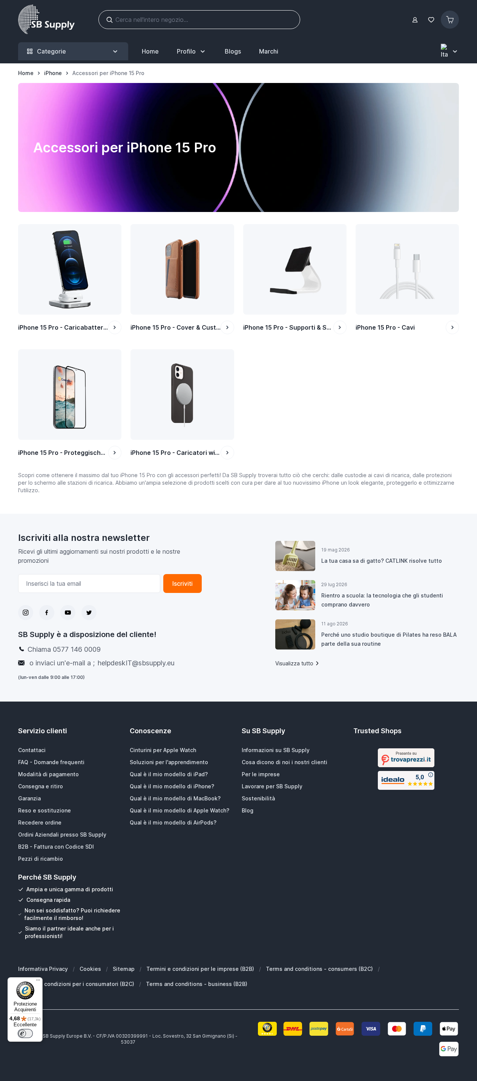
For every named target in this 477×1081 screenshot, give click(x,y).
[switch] (25, 1033)
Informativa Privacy (43, 969)
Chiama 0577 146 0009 (64, 649)
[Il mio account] (415, 20)
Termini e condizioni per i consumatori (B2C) (76, 984)
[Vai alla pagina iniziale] (46, 20)
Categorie (51, 51)
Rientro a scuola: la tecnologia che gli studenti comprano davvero (382, 600)
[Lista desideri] (431, 19)
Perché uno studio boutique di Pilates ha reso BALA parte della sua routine (389, 639)
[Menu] (38, 981)
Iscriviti (182, 583)
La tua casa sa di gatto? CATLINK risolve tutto (381, 560)
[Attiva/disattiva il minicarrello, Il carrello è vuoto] (450, 20)
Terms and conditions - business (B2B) (196, 984)
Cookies (90, 969)
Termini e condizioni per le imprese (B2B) (200, 969)
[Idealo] (406, 780)
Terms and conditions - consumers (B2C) (319, 969)
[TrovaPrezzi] (406, 757)
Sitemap (124, 969)
